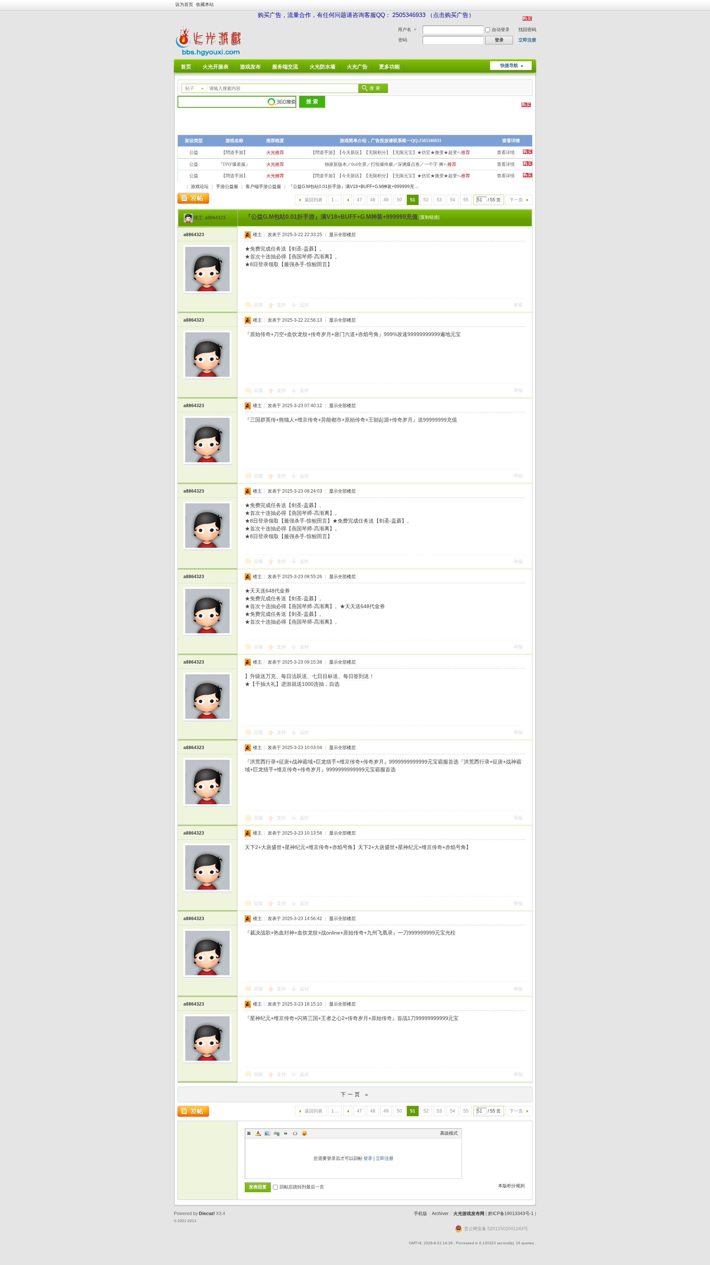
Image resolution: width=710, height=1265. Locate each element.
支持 (282, 305)
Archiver (440, 1213)
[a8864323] (188, 217)
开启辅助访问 (534, 5)
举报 (518, 305)
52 (426, 199)
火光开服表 (216, 67)
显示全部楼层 (342, 234)
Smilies (304, 1133)
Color (258, 1133)
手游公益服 (227, 186)
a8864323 (215, 217)
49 (386, 199)
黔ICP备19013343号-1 (511, 1213)
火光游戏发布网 (468, 1213)
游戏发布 (250, 67)
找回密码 (527, 29)
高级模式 (449, 1133)
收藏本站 (205, 4)
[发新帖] (193, 198)
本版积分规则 (511, 1185)
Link (276, 1133)
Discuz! (207, 1213)
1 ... (334, 199)
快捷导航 (509, 65)
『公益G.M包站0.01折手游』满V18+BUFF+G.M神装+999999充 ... (353, 186)
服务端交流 (285, 67)
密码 (402, 40)
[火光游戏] (210, 54)
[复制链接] (429, 217)
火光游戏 (180, 186)
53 (439, 199)
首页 (186, 67)
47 (359, 199)
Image (267, 1133)
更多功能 (389, 67)
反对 (304, 305)
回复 (258, 305)
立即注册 (527, 40)
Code (295, 1133)
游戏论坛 (200, 186)
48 (372, 199)
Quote (286, 1133)
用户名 (404, 29)
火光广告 (357, 67)
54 (452, 199)
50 (399, 199)
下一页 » (355, 1094)
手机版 (420, 1213)
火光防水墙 (322, 67)
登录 (368, 1158)
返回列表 (313, 199)
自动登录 (501, 29)
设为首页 (184, 4)
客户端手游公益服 (263, 186)
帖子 (189, 88)
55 (466, 199)
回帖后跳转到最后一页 (302, 1186)
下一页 (516, 199)
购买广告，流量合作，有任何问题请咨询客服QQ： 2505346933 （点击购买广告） (366, 15)
